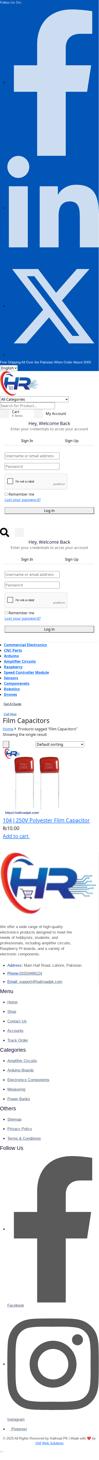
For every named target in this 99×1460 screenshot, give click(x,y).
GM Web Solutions (49, 1443)
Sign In (27, 440)
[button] (1, 1450)
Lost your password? (23, 499)
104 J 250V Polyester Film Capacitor (46, 820)
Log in (49, 510)
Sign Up (72, 440)
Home (8, 728)
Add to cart (16, 836)
